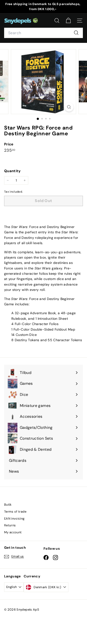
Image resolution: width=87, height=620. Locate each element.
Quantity (12, 171)
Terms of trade (15, 511)
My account (13, 532)
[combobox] (43, 33)
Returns (10, 525)
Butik (8, 505)
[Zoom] (69, 107)
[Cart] (68, 20)
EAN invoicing (14, 518)
